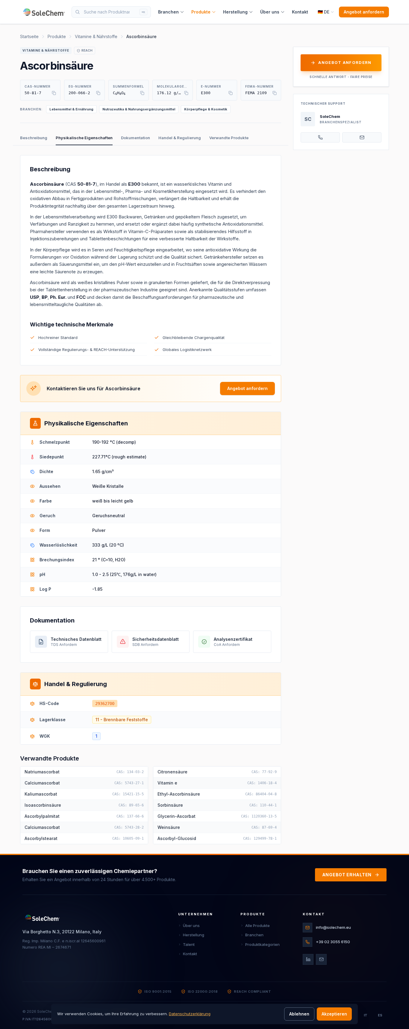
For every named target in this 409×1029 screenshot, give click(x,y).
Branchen (168, 11)
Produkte (200, 11)
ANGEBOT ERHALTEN (347, 874)
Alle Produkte (257, 925)
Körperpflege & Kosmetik (205, 109)
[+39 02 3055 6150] (320, 137)
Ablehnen (299, 1013)
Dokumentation (135, 137)
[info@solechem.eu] (361, 137)
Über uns (269, 11)
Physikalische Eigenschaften (84, 137)
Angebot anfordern (364, 11)
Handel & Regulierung (179, 137)
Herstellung (235, 11)
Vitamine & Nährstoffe (96, 36)
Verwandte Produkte (229, 137)
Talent (189, 944)
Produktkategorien (262, 944)
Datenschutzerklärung (189, 1013)
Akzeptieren (334, 1013)
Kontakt (300, 11)
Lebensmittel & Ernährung (71, 109)
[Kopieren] (54, 93)
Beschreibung (33, 137)
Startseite (29, 36)
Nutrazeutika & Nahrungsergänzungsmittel (138, 109)
